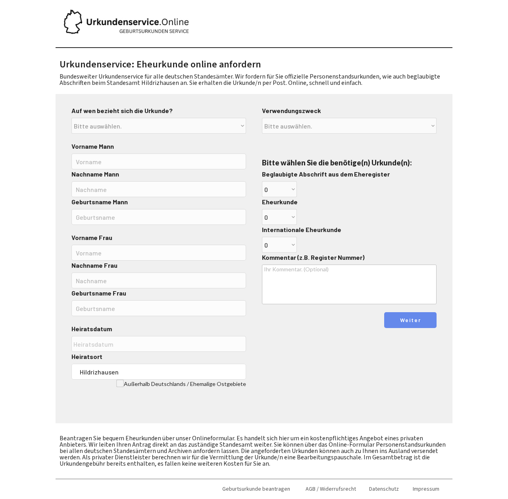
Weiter (410, 320)
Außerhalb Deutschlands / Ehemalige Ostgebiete (185, 383)
